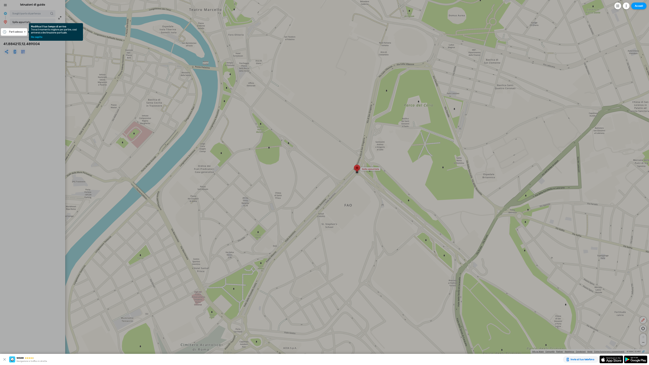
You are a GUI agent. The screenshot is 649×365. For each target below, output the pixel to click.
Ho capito (36, 37)
